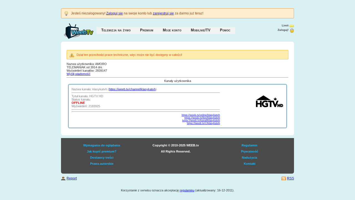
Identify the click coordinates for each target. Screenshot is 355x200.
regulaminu (187, 190)
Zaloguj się (114, 13)
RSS (290, 178)
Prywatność (249, 151)
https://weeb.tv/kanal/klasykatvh (201, 120)
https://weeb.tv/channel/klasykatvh (132, 89)
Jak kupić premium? (101, 151)
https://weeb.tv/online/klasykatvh (201, 115)
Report (72, 178)
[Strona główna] (73, 28)
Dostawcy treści (101, 157)
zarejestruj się (163, 13)
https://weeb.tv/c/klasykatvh (203, 123)
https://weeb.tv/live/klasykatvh (202, 117)
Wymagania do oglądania (101, 145)
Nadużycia (249, 157)
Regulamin (249, 145)
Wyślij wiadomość (78, 74)
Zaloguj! (283, 29)
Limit (285, 25)
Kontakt (249, 163)
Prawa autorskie (101, 163)
